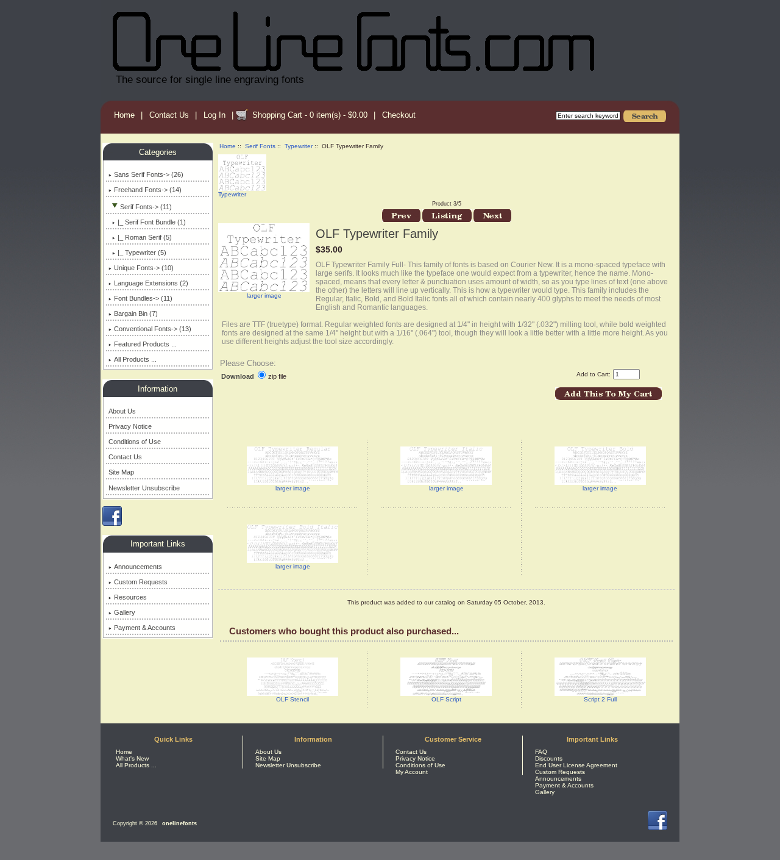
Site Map (121, 472)
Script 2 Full (600, 699)
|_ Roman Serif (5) (145, 237)
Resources (130, 597)
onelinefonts (179, 823)
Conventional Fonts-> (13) (152, 328)
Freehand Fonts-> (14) (148, 189)
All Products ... (135, 359)
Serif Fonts (260, 146)
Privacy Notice (130, 426)
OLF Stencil (292, 699)
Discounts (548, 758)
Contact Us (169, 115)
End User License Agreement (576, 765)
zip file (277, 376)
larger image (292, 488)
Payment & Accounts (145, 627)
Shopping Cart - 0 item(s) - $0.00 (309, 115)
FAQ (541, 751)
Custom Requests (141, 582)
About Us (122, 411)
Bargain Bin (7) (136, 313)
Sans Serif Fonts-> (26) (148, 174)
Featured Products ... (145, 344)
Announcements (138, 566)
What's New (132, 758)
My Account (411, 772)
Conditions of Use (134, 441)
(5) (142, 252)
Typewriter (299, 146)
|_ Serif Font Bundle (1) (152, 222)
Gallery (124, 612)
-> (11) (146, 206)
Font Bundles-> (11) (143, 298)
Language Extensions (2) (151, 283)
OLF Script (446, 699)
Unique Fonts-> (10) (144, 267)
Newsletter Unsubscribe (144, 488)
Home (124, 115)
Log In (214, 115)
